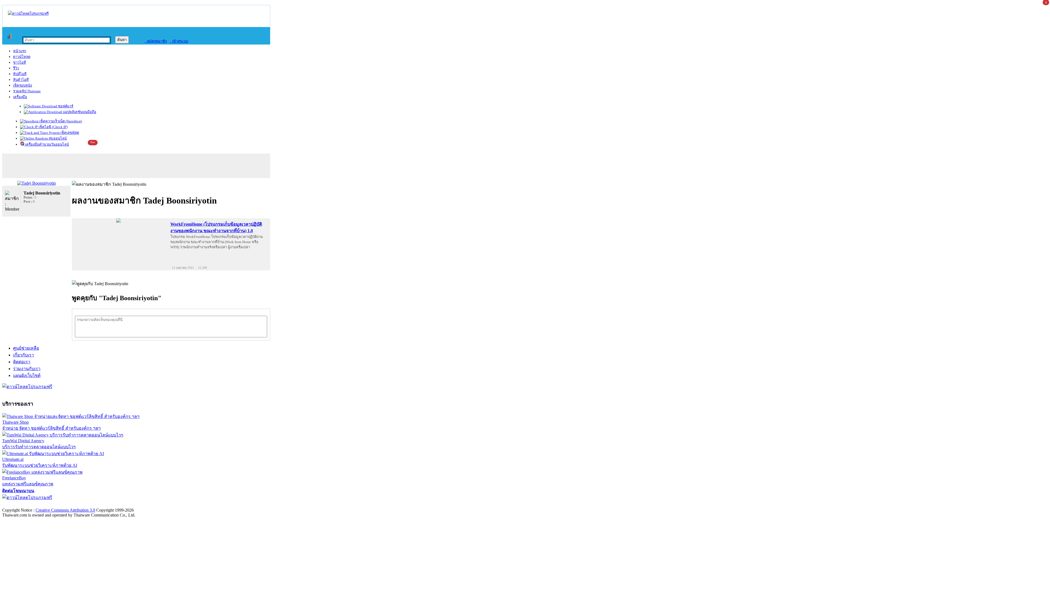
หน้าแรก (19, 51)
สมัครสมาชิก (155, 41)
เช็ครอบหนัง (22, 85)
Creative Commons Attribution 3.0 (65, 510)
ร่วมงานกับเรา (26, 368)
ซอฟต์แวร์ (65, 106)
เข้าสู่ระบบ (179, 41)
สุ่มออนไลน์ (57, 138)
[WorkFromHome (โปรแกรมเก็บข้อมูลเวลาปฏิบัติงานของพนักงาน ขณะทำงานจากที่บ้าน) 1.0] (118, 220)
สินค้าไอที (21, 80)
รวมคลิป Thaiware (27, 91)
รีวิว (16, 68)
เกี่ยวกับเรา (23, 355)
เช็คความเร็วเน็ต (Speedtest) (60, 121)
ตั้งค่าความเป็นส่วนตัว (23, 504)
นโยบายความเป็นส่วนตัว (72, 504)
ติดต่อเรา (21, 361)
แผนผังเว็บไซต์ (26, 375)
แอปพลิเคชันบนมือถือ (79, 112)
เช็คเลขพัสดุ (69, 133)
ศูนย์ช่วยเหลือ (26, 348)
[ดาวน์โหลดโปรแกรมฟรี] (28, 13)
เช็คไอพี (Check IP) (53, 127)
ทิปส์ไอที (20, 74)
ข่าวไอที (19, 62)
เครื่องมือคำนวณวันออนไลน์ (46, 144)
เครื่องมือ (20, 97)
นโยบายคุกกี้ (113, 504)
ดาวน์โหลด (21, 57)
